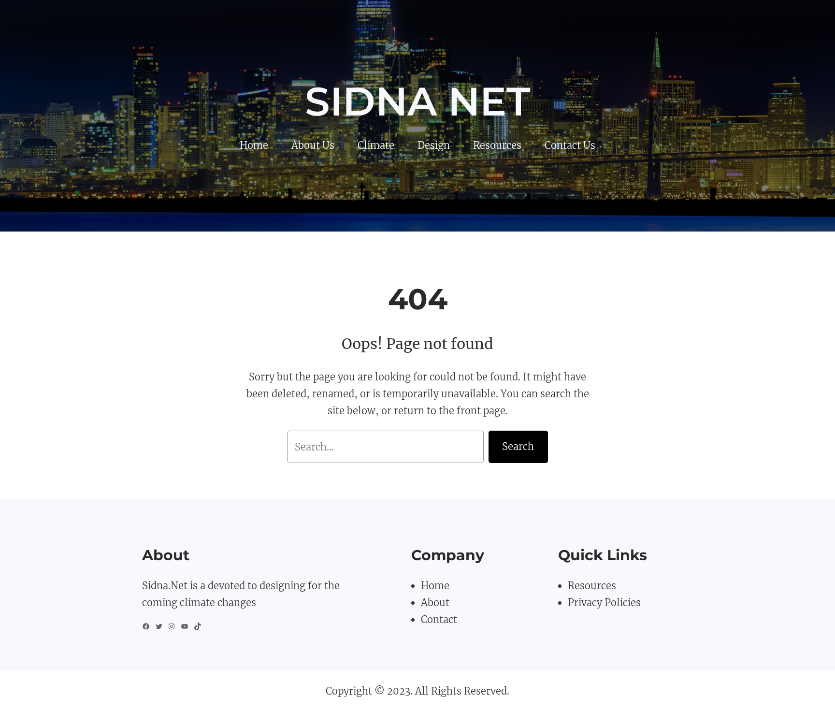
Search (518, 446)
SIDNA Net (417, 101)
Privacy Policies (604, 602)
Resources (592, 586)
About (435, 602)
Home (435, 586)
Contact (439, 619)
